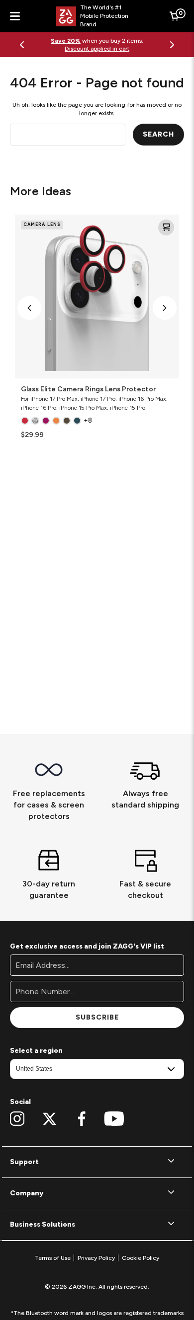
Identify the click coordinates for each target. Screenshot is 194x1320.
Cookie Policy (140, 1257)
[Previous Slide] (22, 45)
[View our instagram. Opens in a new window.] (17, 1118)
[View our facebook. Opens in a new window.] (82, 1118)
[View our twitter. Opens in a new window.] (49, 1118)
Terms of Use (53, 1257)
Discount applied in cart (97, 48)
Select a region (36, 1050)
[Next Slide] (172, 45)
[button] (29, 308)
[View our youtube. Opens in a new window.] (114, 1118)
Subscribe (97, 1017)
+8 (88, 420)
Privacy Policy (96, 1257)
